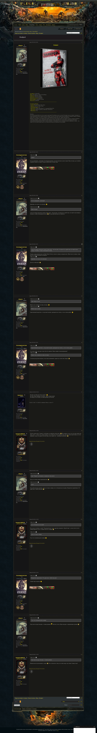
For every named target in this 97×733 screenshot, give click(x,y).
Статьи (23, 24)
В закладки (18, 0)
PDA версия (22, 0)
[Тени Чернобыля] (28, 4)
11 (81, 572)
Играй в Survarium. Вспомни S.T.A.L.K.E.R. (37, 441)
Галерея (40, 24)
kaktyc (31, 31)
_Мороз (20, 45)
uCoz (58, 730)
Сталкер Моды (32, 24)
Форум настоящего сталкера (21, 33)
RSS (34, 0)
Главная (15, 24)
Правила (53, 24)
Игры (37, 33)
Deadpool (41, 33)
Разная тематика (31, 33)
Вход (28, 7)
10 (81, 519)
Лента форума (48, 24)
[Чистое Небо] (34, 4)
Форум (19, 24)
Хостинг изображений (29, 0)
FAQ (44, 24)
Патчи (37, 24)
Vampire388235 (35, 31)
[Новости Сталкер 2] (73, 4)
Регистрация (69, 7)
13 (81, 654)
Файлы (27, 24)
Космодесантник (26, 31)
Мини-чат (77, 726)
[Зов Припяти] (65, 4)
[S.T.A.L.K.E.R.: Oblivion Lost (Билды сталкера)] (23, 4)
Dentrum (20, 395)
